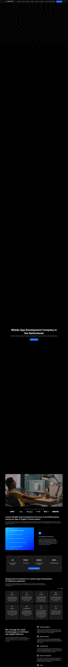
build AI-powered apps (54, 631)
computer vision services (47, 649)
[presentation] (59, 588)
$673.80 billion (47, 522)
